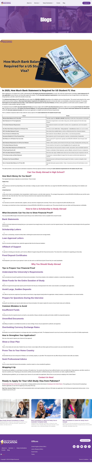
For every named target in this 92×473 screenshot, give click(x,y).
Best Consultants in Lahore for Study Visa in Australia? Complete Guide (44, 421)
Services (36, 3)
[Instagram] (85, 446)
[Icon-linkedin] (74, 446)
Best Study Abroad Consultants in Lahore (12, 420)
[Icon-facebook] (78, 446)
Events (58, 3)
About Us (29, 3)
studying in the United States (55, 384)
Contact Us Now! (46, 377)
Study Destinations (47, 3)
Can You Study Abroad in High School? (46, 172)
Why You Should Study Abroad (46, 264)
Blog (64, 3)
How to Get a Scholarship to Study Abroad (46, 209)
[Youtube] (81, 446)
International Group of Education (12, 384)
